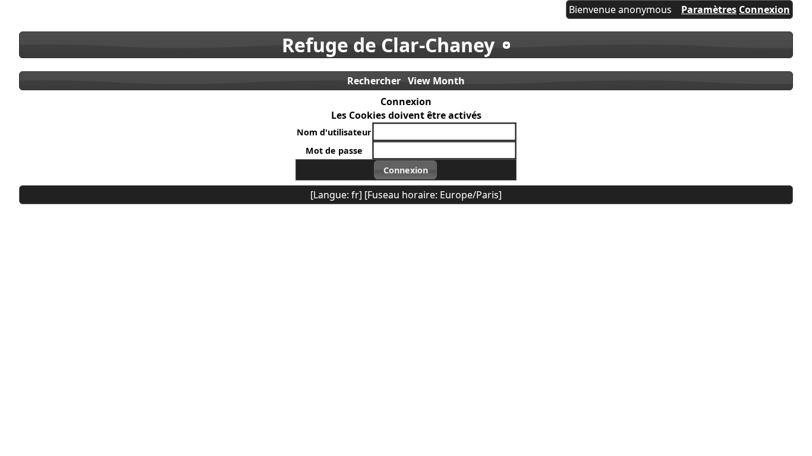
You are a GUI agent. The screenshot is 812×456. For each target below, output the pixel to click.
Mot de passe (334, 150)
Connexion (764, 9)
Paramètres (709, 9)
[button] (405, 170)
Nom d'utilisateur (334, 132)
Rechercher (374, 80)
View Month (436, 80)
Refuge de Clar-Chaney (388, 45)
